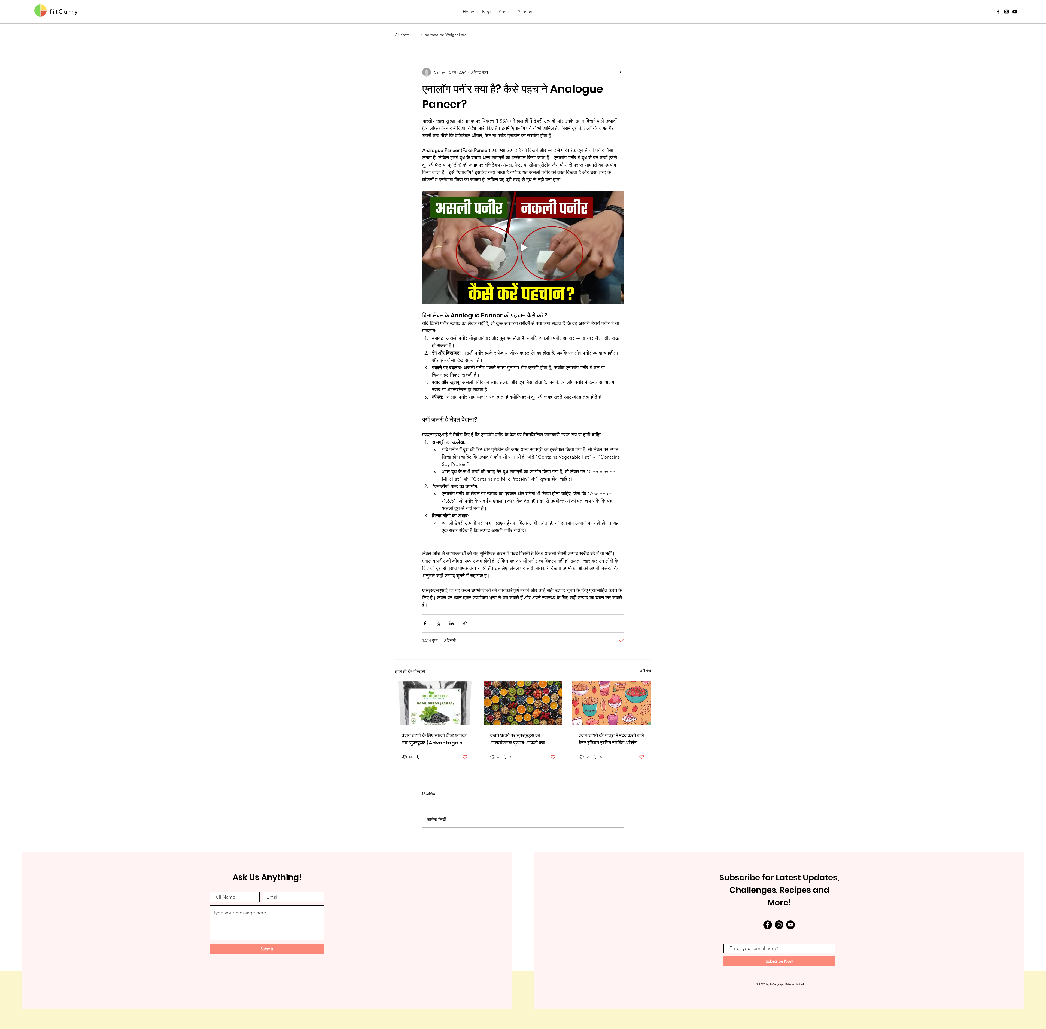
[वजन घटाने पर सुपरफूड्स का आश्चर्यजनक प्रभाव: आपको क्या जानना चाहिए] (523, 703)
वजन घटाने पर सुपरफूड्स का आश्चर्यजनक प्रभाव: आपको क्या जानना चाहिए (517, 739)
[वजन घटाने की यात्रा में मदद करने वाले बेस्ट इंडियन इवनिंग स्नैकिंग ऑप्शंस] (611, 703)
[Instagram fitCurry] (1006, 12)
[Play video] (523, 247)
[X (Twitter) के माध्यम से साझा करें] (438, 623)
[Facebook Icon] (998, 12)
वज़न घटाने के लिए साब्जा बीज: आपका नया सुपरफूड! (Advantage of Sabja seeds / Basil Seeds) (434, 739)
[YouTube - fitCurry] (790, 924)
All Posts (402, 34)
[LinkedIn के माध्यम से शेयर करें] (451, 623)
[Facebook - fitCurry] (767, 924)
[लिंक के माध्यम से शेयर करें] (464, 623)
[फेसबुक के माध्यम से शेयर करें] (424, 623)
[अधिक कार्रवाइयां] (620, 72)
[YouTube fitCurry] (1015, 12)
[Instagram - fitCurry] (779, 924)
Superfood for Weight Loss (443, 34)
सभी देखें (645, 670)
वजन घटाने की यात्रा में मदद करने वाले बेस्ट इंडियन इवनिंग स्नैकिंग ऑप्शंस (611, 739)
